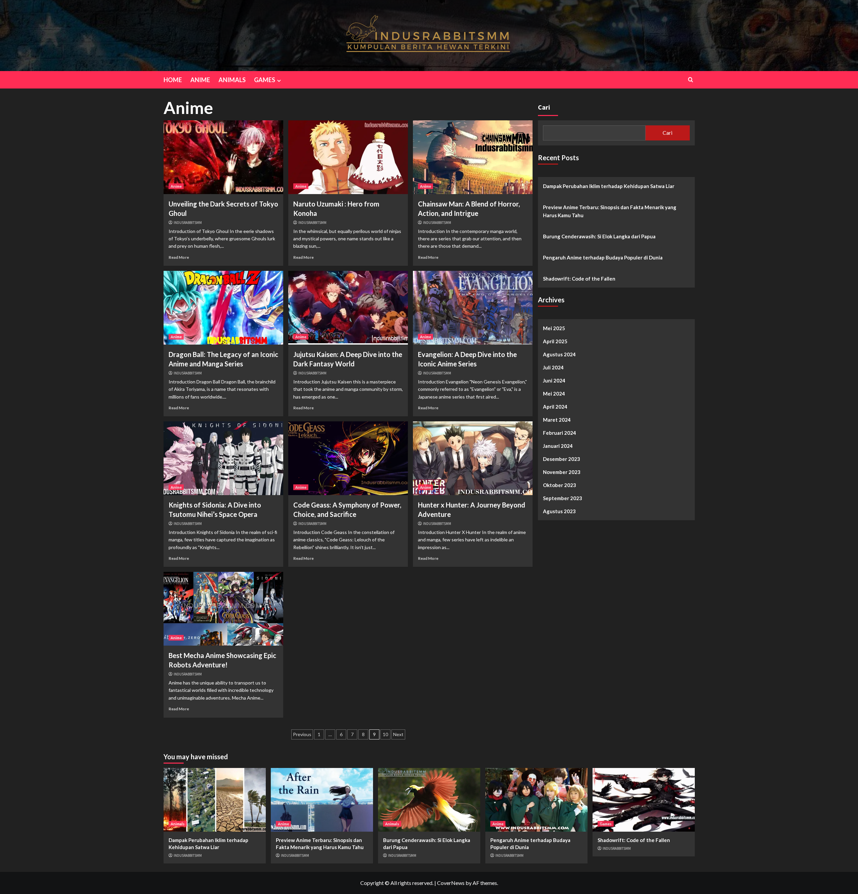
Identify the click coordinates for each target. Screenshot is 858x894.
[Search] (690, 79)
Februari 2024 (559, 433)
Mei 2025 (554, 328)
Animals (178, 824)
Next (398, 734)
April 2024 (555, 407)
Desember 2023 (561, 459)
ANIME (200, 79)
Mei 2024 (554, 394)
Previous (302, 734)
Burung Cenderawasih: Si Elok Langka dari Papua (599, 236)
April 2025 (555, 341)
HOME (173, 79)
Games (606, 824)
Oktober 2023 (559, 485)
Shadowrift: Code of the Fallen (579, 279)
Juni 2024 (554, 380)
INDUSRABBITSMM (188, 222)
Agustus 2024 (559, 354)
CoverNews (451, 883)
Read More (179, 257)
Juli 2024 (553, 367)
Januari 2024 (558, 446)
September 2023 (562, 498)
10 (385, 734)
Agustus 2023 (559, 511)
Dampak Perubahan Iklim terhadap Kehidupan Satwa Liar (608, 186)
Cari (544, 107)
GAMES (264, 79)
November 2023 (561, 472)
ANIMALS (232, 79)
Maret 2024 (557, 420)
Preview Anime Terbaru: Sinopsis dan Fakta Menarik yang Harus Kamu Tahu (609, 211)
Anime (176, 186)
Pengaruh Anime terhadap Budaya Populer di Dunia (603, 257)
